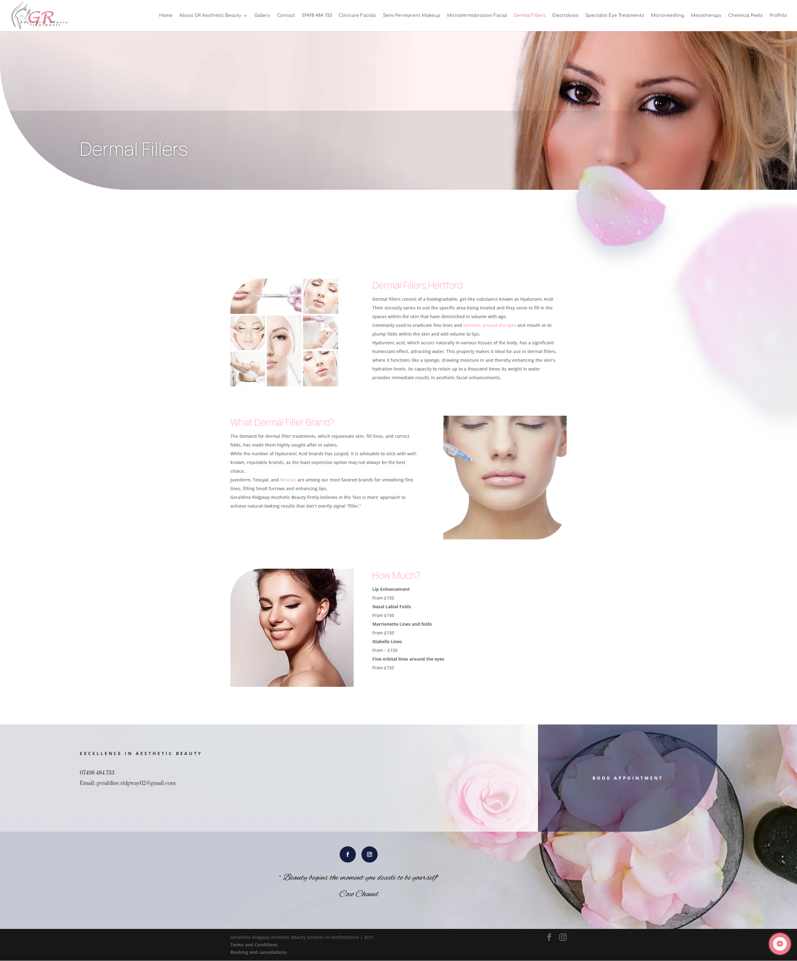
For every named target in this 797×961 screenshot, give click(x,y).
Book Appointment (627, 778)
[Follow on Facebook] (348, 854)
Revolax (288, 480)
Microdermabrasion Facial (477, 15)
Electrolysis (565, 15)
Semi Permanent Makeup (411, 15)
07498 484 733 (317, 15)
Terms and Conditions (254, 945)
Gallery (262, 15)
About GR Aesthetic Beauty (210, 15)
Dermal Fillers (529, 15)
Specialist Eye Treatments (614, 15)
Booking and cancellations (258, 952)
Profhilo (778, 15)
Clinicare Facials (357, 15)
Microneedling (667, 15)
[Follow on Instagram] (369, 854)
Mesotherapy (706, 15)
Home (165, 15)
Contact (286, 15)
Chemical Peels (745, 15)
